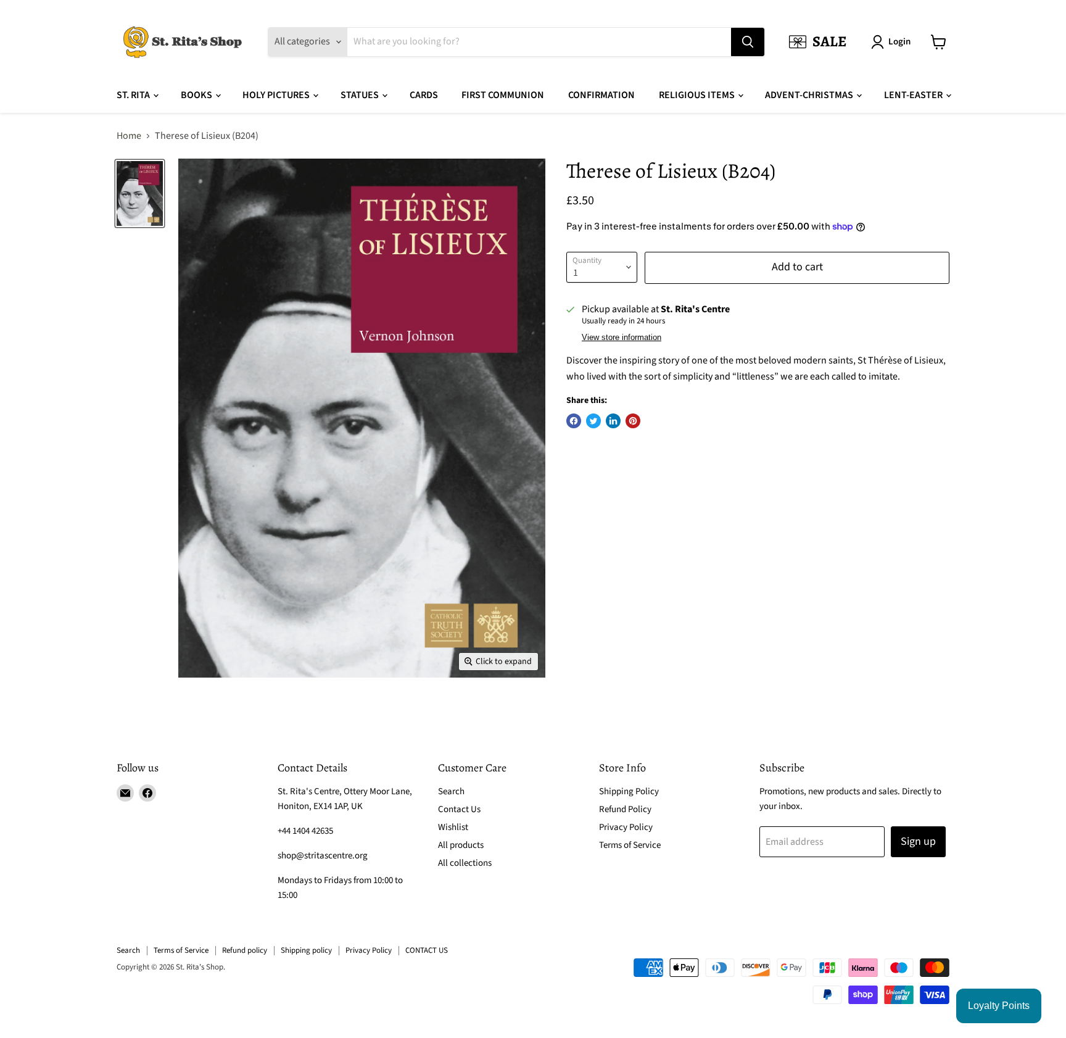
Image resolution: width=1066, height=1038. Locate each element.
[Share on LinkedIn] (613, 420)
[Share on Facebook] (573, 420)
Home (129, 135)
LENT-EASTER (914, 95)
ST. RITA (134, 95)
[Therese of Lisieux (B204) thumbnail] (139, 193)
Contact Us (459, 809)
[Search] (747, 42)
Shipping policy (306, 950)
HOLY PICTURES (277, 95)
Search (451, 791)
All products (461, 845)
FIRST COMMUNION (502, 95)
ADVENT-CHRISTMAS (810, 95)
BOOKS (197, 95)
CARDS (424, 95)
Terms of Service (630, 845)
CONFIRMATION (601, 95)
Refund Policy (625, 809)
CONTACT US (426, 950)
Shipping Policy (629, 791)
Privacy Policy (626, 827)
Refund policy (244, 950)
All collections (465, 863)
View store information (621, 337)
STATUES (361, 95)
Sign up (918, 841)
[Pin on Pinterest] (633, 420)
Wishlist (453, 827)
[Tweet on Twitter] (593, 420)
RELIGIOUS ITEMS (698, 95)
